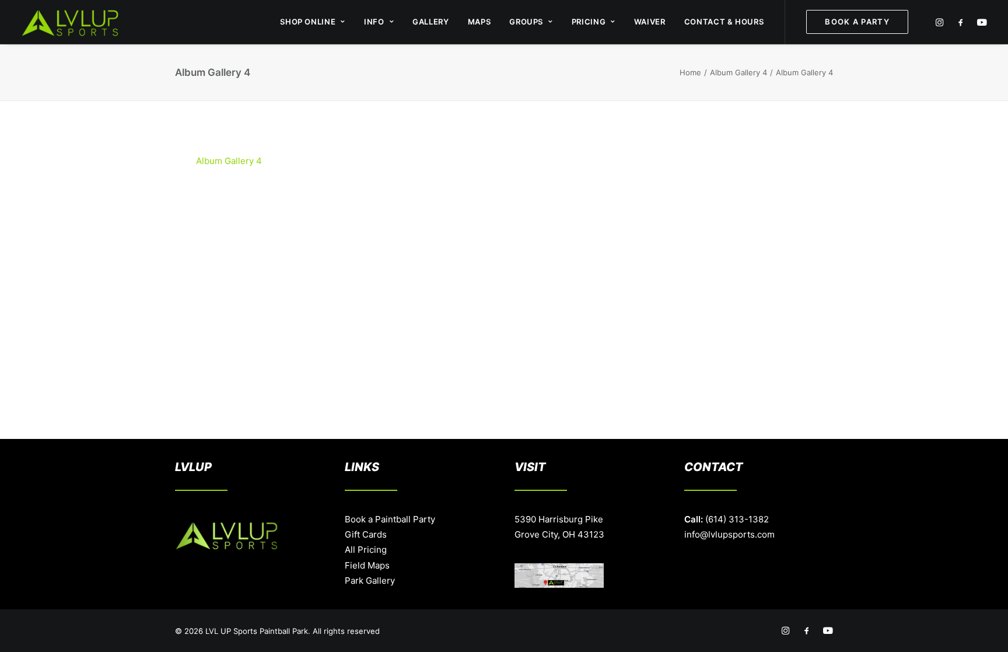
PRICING (589, 21)
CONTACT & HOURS (724, 21)
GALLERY (430, 21)
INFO (374, 21)
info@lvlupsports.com (729, 534)
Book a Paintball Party (390, 519)
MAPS (479, 21)
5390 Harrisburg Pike (558, 519)
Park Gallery (370, 580)
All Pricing (366, 549)
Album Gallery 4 (738, 72)
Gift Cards (366, 534)
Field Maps (367, 565)
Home (690, 72)
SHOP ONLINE (307, 21)
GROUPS (526, 21)
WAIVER (650, 21)
